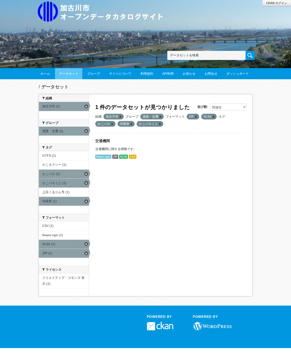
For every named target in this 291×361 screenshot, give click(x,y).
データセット (68, 73)
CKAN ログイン (276, 3)
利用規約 (146, 73)
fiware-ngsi (103, 156)
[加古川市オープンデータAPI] (102, 6)
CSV (132, 156)
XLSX (123, 156)
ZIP (115, 156)
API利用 (168, 73)
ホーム (45, 73)
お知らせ (189, 73)
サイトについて (120, 73)
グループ (93, 73)
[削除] (120, 116)
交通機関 (102, 141)
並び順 (202, 107)
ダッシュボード (237, 73)
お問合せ (211, 73)
